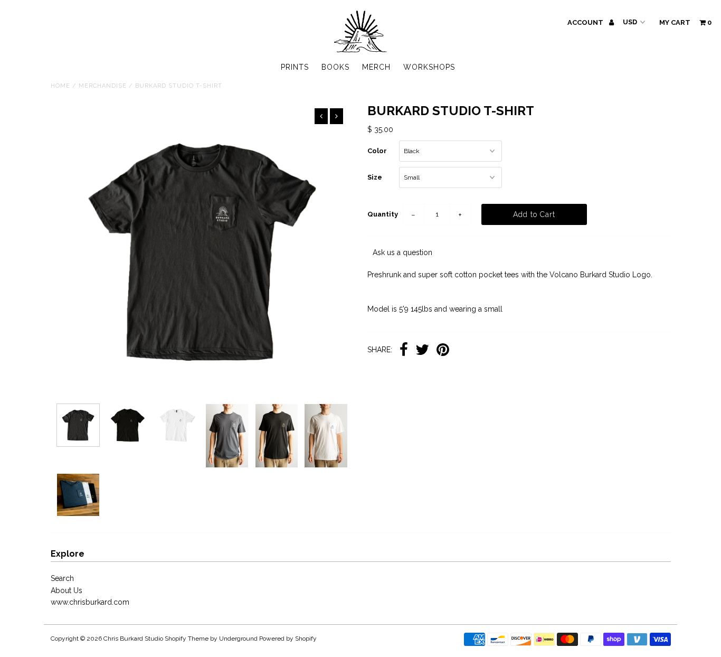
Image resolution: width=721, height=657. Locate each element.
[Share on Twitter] (422, 350)
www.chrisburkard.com (90, 602)
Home (60, 85)
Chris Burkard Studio (133, 638)
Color (377, 151)
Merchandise (103, 85)
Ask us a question (402, 252)
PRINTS (295, 67)
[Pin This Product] (443, 350)
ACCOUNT (586, 22)
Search (62, 578)
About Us (66, 590)
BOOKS (335, 67)
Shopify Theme (186, 638)
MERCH (376, 67)
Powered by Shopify (288, 638)
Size (374, 177)
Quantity (382, 214)
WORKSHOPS (429, 67)
